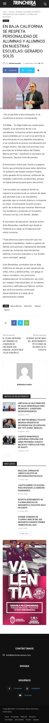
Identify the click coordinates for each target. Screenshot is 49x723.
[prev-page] (4, 455)
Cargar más (23, 533)
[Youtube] (20, 695)
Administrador (15, 63)
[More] (38, 70)
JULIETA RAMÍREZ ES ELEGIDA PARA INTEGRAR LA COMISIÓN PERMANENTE (31, 488)
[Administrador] (4, 63)
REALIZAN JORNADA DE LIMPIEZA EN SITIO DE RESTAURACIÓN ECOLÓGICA (30, 473)
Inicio (5, 12)
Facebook (18, 688)
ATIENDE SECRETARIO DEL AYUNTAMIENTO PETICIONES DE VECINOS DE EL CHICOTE (36, 344)
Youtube (28, 695)
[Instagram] (27, 688)
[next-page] (8, 455)
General (38, 306)
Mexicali (6, 427)
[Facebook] (14, 323)
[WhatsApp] (26, 323)
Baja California (16, 306)
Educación (28, 306)
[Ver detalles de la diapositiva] (24, 582)
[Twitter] (20, 323)
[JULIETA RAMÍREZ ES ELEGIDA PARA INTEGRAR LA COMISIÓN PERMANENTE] (9, 488)
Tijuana (11, 12)
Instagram (35, 688)
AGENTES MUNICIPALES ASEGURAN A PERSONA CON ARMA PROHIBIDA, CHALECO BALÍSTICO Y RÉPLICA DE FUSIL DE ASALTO (31, 441)
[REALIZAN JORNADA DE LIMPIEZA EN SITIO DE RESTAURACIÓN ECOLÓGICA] (9, 474)
